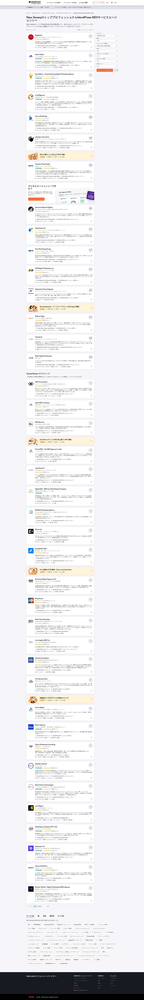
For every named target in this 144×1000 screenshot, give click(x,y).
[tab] (30, 916)
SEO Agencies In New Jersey (64, 13)
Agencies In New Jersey (48, 13)
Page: (39, 906)
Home (27, 13)
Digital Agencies (36, 13)
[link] (70, 3)
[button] (107, 3)
